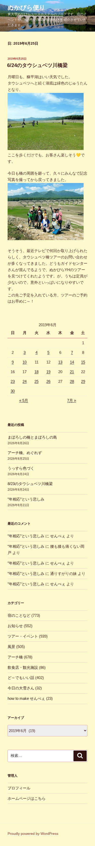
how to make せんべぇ (26, 698)
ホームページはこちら (27, 798)
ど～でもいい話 (21, 677)
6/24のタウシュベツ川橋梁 (37, 65)
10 (25, 362)
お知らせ (15, 626)
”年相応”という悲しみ (26, 499)
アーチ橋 (15, 657)
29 (83, 381)
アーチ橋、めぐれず (25, 453)
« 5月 (23, 400)
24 (25, 381)
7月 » (71, 400)
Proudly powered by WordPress (33, 834)
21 (72, 372)
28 (72, 381)
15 (83, 362)
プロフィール (19, 788)
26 (48, 381)
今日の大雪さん (21, 688)
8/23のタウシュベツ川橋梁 (30, 484)
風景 (11, 646)
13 (60, 362)
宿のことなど (19, 615)
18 (36, 372)
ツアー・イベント (23, 636)
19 (48, 372)
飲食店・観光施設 (23, 667)
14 (72, 362)
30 (13, 391)
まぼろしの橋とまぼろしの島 (32, 437)
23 (13, 381)
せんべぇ (57, 536)
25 (36, 381)
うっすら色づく (21, 468)
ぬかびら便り (26, 7)
